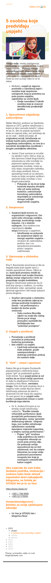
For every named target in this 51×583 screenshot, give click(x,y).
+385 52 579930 (20, 496)
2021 (10, 542)
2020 (10, 544)
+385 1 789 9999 (20, 494)
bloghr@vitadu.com (14, 555)
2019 (10, 546)
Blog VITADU (9, 4)
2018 (10, 549)
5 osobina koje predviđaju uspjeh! (26, 533)
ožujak (14, 530)
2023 (10, 528)
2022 (10, 540)
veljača (14, 535)
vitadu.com (34, 7)
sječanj (14, 537)
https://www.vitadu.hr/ (16, 489)
